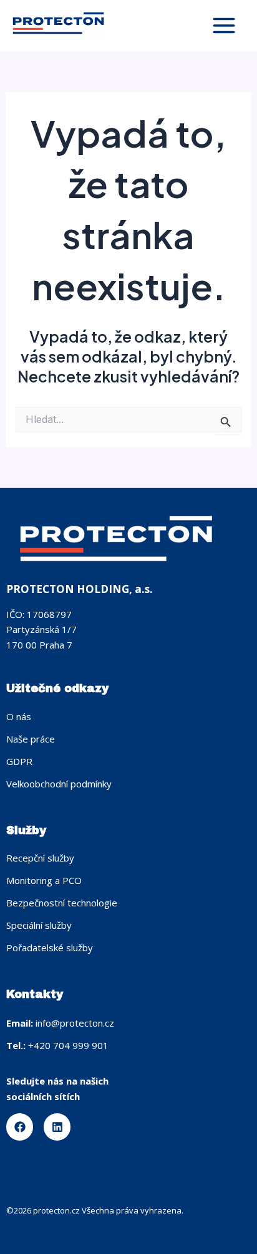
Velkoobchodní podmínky (59, 783)
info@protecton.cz (75, 1023)
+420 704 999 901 (68, 1045)
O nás (18, 716)
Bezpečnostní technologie (61, 902)
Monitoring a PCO (44, 880)
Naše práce (30, 739)
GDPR (19, 761)
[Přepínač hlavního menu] (224, 26)
